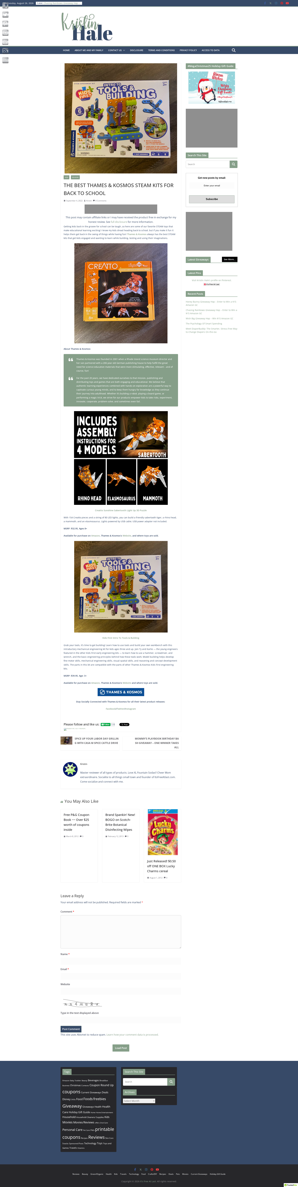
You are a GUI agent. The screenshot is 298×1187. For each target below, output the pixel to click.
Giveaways (88, 1106)
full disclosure (119, 222)
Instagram (130, 708)
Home (66, 50)
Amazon (95, 535)
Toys (99, 1143)
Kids (66, 177)
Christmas (75, 1085)
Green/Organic (96, 1174)
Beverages (93, 1080)
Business (65, 1085)
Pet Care (86, 1130)
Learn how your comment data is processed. (132, 1034)
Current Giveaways (91, 1092)
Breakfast (103, 1080)
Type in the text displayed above (80, 1013)
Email (65, 969)
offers (97, 1123)
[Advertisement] (121, 209)
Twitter (120, 708)
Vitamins (80, 1148)
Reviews (75, 177)
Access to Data (210, 50)
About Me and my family (89, 50)
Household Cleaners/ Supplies (90, 1117)
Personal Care (72, 1130)
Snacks (65, 1143)
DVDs (73, 1099)
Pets (92, 1130)
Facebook (111, 708)
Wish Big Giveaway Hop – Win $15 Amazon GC (209, 318)
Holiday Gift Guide (79, 1112)
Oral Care (104, 1123)
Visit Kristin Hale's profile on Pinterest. (212, 280)
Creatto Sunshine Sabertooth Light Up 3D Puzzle (121, 510)
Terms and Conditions (161, 50)
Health (98, 1106)
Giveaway (72, 1106)
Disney (66, 1099)
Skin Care (109, 1138)
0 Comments (100, 200)
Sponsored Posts (76, 1143)
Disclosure (136, 50)
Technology (90, 1143)
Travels (73, 1147)
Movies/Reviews (83, 1122)
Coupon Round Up (102, 1085)
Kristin (89, 200)
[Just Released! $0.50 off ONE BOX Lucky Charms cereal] (162, 811)
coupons (71, 1091)
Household (69, 1117)
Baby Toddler (75, 1080)
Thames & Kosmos (137, 234)
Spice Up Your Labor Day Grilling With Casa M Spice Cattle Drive (97, 741)
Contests (85, 1085)
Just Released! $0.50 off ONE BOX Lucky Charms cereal (161, 866)
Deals (105, 1092)
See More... (230, 259)
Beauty (84, 1080)
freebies (99, 1098)
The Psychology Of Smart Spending (204, 323)
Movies (67, 1122)
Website (127, 535)
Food (79, 1099)
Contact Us (115, 50)
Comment (67, 911)
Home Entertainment (104, 1112)
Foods (88, 1098)
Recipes (84, 1138)
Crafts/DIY (152, 1174)
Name (65, 954)
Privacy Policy (188, 50)
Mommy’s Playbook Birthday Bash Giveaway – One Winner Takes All (157, 743)
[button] (123, 50)
